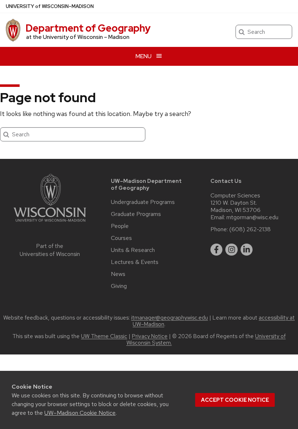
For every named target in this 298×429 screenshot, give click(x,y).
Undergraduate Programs (143, 202)
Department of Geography (88, 28)
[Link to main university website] (49, 223)
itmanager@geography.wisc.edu (169, 317)
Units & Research (133, 250)
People (120, 226)
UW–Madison (50, 6)
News (118, 274)
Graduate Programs (136, 214)
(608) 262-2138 (250, 229)
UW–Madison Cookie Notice (80, 413)
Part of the (50, 250)
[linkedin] (247, 250)
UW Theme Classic (104, 336)
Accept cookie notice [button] (235, 400)
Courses (121, 238)
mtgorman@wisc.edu (252, 217)
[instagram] (231, 250)
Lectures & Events (134, 262)
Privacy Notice (150, 336)
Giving (119, 286)
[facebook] (216, 250)
